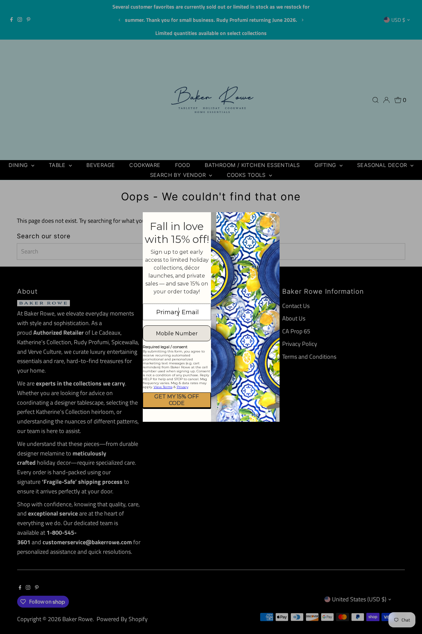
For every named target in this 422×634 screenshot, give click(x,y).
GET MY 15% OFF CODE (176, 399)
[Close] (273, 219)
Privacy (182, 387)
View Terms (163, 387)
